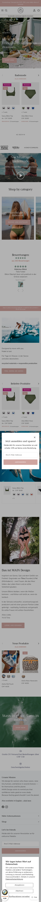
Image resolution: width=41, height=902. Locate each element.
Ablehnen (19, 891)
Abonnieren (20, 462)
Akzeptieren (19, 885)
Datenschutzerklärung (14, 879)
